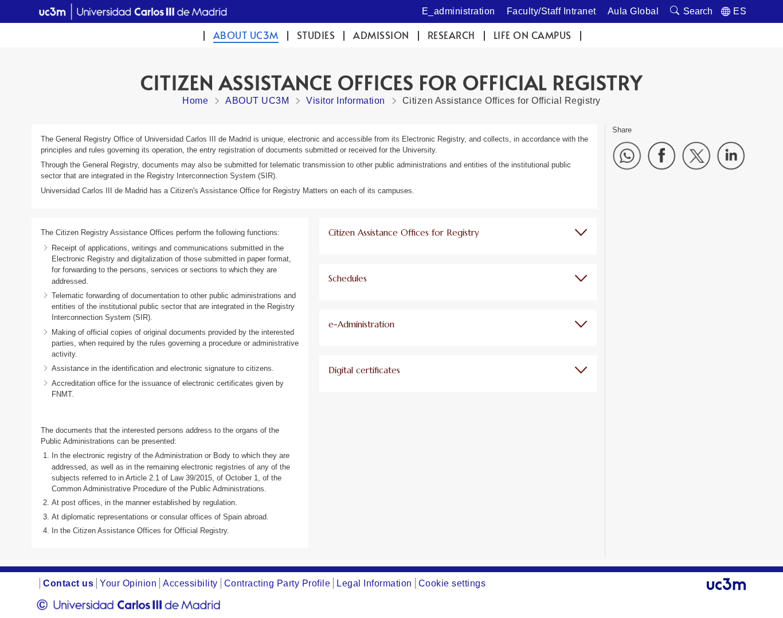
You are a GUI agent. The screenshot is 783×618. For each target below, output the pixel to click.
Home (195, 100)
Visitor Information (345, 100)
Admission (381, 35)
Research (451, 35)
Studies (316, 35)
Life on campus (532, 35)
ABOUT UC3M (246, 35)
